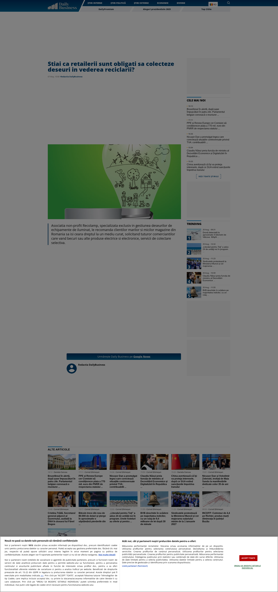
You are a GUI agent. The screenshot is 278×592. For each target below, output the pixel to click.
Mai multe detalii (106, 554)
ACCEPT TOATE (248, 558)
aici (42, 575)
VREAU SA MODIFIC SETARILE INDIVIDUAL (247, 566)
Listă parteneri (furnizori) (135, 566)
